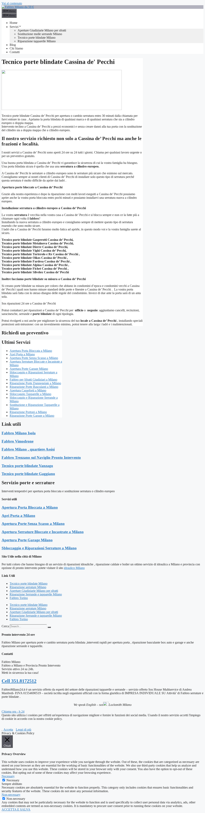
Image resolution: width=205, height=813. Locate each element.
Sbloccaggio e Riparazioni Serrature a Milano (39, 548)
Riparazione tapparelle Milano (37, 41)
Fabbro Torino (19, 598)
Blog (13, 44)
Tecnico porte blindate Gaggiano (28, 474)
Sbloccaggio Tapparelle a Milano (30, 394)
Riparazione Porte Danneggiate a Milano (35, 383)
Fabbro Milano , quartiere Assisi (28, 449)
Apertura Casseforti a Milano (28, 390)
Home (13, 22)
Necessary (12, 780)
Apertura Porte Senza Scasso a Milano (34, 358)
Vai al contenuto (12, 3)
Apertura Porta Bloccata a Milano (31, 350)
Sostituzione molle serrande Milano (40, 34)
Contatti (15, 52)
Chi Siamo (16, 48)
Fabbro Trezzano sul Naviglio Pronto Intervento (41, 457)
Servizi (14, 26)
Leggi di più (23, 729)
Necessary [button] (8, 776)
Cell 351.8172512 (19, 681)
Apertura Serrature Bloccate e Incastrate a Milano (43, 532)
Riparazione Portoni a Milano (28, 412)
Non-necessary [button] (11, 794)
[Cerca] (49, 627)
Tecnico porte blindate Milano (36, 37)
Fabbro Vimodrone (17, 441)
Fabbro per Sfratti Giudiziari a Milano (33, 379)
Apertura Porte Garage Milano (29, 368)
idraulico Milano (74, 568)
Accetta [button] (8, 729)
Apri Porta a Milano (22, 354)
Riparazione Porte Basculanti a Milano (34, 386)
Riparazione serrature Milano (28, 587)
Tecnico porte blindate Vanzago (27, 466)
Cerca (5, 626)
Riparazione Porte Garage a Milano (32, 415)
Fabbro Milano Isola (19, 433)
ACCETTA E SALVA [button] (16, 809)
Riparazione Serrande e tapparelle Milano (36, 594)
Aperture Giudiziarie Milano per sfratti (42, 30)
